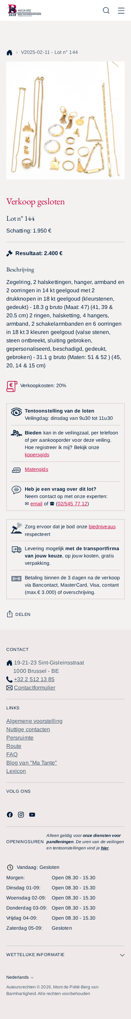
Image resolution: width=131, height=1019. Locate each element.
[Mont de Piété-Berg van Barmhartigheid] (23, 10)
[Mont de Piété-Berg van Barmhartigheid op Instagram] (21, 816)
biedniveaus (102, 526)
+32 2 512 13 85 (34, 679)
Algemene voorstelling (34, 721)
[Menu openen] (121, 10)
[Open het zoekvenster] (106, 10)
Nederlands (17, 977)
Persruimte (20, 738)
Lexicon (16, 771)
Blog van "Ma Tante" (31, 763)
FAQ (11, 754)
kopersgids (37, 454)
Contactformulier (34, 688)
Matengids (36, 469)
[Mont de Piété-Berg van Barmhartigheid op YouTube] (33, 816)
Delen (23, 614)
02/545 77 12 (72, 503)
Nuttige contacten (28, 729)
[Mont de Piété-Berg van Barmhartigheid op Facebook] (10, 816)
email (36, 503)
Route (13, 746)
